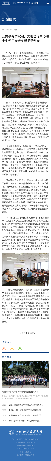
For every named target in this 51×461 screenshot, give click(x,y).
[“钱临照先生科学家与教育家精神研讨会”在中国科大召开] (25, 374)
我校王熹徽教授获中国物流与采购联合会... (26, 405)
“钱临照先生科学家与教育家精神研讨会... (21, 392)
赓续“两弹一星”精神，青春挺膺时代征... (25, 421)
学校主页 (6, 3)
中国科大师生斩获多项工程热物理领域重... (26, 410)
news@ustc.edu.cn (29, 445)
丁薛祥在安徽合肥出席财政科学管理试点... (26, 415)
